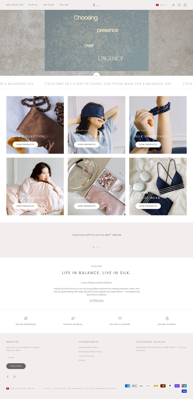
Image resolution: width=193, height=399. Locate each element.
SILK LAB (64, 5)
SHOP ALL (33, 5)
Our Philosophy (96, 300)
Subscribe (16, 366)
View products (25, 144)
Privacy (82, 360)
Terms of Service (86, 356)
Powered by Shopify (106, 388)
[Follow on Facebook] (7, 376)
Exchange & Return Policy (90, 351)
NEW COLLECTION (15, 5)
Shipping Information (88, 347)
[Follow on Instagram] (14, 376)
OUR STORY (48, 5)
